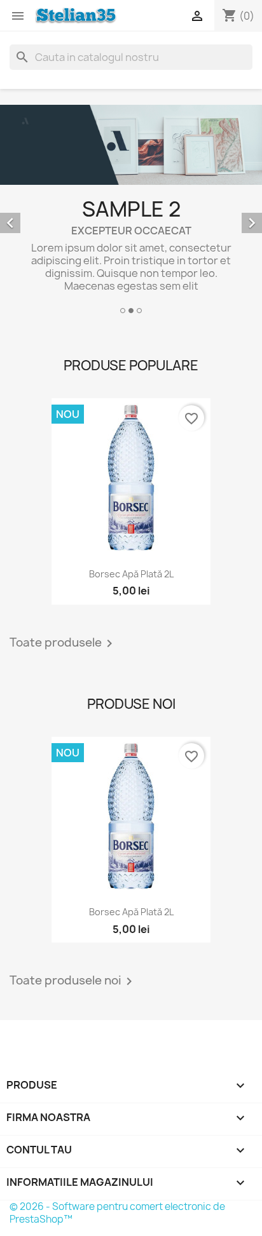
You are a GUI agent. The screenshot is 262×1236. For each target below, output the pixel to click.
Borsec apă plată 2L (131, 574)
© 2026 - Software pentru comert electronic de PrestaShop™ (117, 1213)
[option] (131, 211)
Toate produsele (63, 643)
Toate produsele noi (73, 981)
